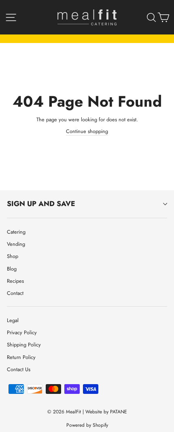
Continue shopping (87, 131)
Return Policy (21, 357)
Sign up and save (41, 203)
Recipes (15, 281)
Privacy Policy (22, 332)
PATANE (118, 411)
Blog (12, 269)
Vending (16, 244)
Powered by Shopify (87, 425)
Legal (13, 320)
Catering (16, 232)
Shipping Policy (24, 344)
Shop (12, 256)
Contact (15, 293)
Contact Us (18, 369)
